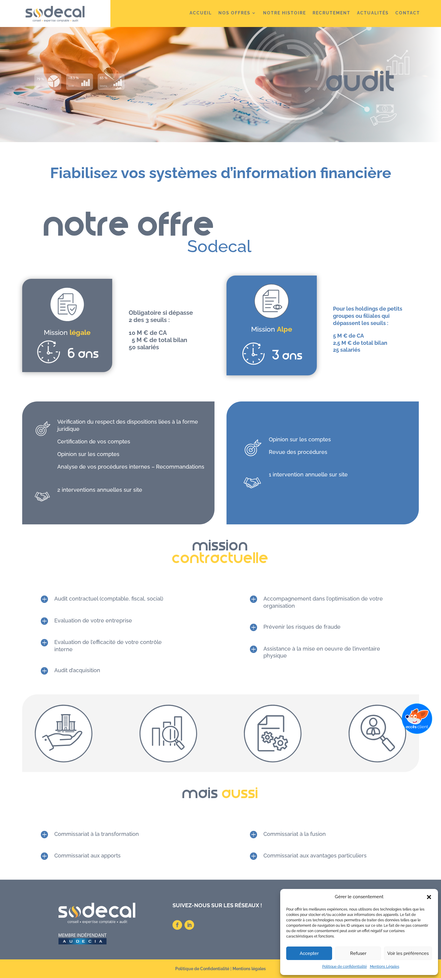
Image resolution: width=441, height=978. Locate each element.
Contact (407, 13)
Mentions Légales (384, 967)
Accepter (309, 953)
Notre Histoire (284, 13)
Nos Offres (234, 13)
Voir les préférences (408, 953)
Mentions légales (249, 968)
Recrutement (331, 13)
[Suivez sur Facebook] (177, 925)
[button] (429, 897)
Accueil (201, 13)
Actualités (373, 13)
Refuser (358, 953)
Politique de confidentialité (344, 967)
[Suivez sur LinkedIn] (189, 925)
